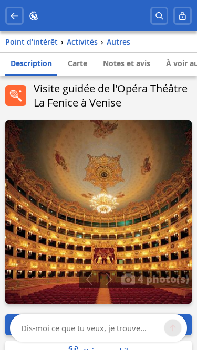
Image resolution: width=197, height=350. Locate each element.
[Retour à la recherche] (14, 16)
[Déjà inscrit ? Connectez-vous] (182, 16)
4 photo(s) (162, 278)
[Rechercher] (159, 16)
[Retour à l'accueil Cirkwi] (34, 16)
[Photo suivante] (108, 279)
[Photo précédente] (89, 279)
